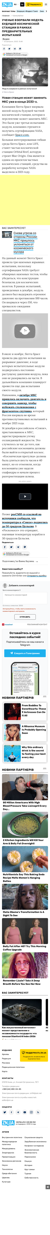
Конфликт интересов (34, 1146)
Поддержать (35, 4)
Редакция (6, 1058)
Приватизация (8, 1157)
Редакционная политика (13, 1067)
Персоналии (30, 1157)
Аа (22, 4)
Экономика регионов (11, 1161)
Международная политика (9, 1143)
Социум (28, 1161)
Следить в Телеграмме (27, 653)
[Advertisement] (25, 200)
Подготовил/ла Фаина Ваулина (18, 561)
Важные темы (8, 11)
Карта (4, 1071)
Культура (6, 1182)
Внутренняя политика (12, 1137)
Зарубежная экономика (35, 1141)
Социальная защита (34, 1137)
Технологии (7, 1169)
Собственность (31, 1178)
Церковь (6, 1177)
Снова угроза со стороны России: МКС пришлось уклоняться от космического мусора (25, 242)
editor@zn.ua (7, 1100)
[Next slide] (46, 11)
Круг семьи (30, 1169)
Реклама (6, 1063)
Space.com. (22, 134)
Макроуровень (8, 1148)
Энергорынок (8, 1153)
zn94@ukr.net (36, 1093)
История (28, 1165)
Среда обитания (9, 1173)
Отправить (25, 617)
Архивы (5, 1054)
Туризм (28, 1173)
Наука (5, 1165)
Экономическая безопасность (32, 1151)
